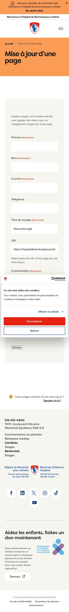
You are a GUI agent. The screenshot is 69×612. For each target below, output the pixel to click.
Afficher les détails (48, 311)
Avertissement (36, 605)
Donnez (15, 577)
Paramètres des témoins (47, 601)
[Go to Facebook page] (11, 493)
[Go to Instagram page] (45, 493)
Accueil (9, 43)
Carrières (11, 443)
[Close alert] (66, 3)
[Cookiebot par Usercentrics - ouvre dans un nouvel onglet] (51, 279)
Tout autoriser (34, 321)
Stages (10, 447)
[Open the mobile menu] (60, 28)
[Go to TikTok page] (56, 493)
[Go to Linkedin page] (22, 493)
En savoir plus (34, 10)
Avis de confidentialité (21, 601)
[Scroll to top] (61, 589)
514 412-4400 (15, 420)
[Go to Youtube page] (34, 502)
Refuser (34, 330)
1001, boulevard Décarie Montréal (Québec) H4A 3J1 (24, 426)
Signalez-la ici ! (52, 400)
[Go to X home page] (34, 493)
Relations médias (17, 439)
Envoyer (17, 347)
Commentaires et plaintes (23, 434)
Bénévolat (12, 451)
